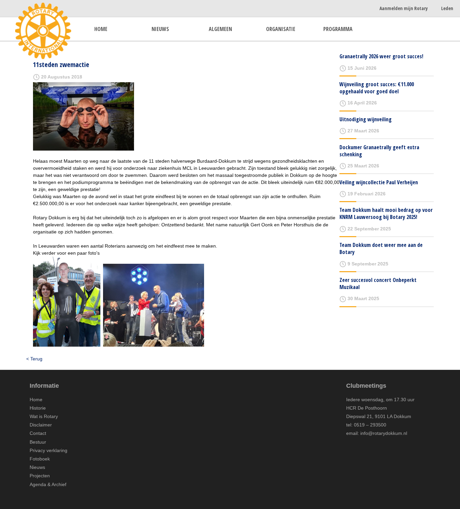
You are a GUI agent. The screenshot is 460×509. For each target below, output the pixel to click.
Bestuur (38, 442)
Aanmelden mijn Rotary (404, 8)
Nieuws (37, 467)
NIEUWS (160, 29)
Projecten (40, 475)
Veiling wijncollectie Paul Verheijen (378, 182)
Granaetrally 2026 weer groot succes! (381, 56)
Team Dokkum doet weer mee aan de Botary (381, 248)
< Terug (34, 358)
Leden (447, 8)
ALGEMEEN (220, 29)
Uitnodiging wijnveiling (365, 119)
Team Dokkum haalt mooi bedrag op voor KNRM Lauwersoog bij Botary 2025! (386, 213)
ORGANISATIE (280, 29)
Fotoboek (40, 459)
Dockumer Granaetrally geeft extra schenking (379, 151)
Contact (38, 433)
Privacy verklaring (48, 450)
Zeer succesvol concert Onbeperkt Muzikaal (378, 283)
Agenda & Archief (48, 484)
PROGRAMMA (338, 29)
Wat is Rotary (44, 416)
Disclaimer (41, 424)
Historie (38, 408)
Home (36, 399)
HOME (100, 29)
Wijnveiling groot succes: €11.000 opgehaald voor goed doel (376, 88)
